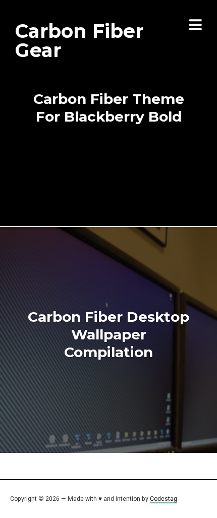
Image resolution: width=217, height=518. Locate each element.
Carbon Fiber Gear (79, 41)
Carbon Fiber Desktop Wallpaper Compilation (108, 334)
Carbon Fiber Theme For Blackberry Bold (108, 107)
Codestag (163, 498)
